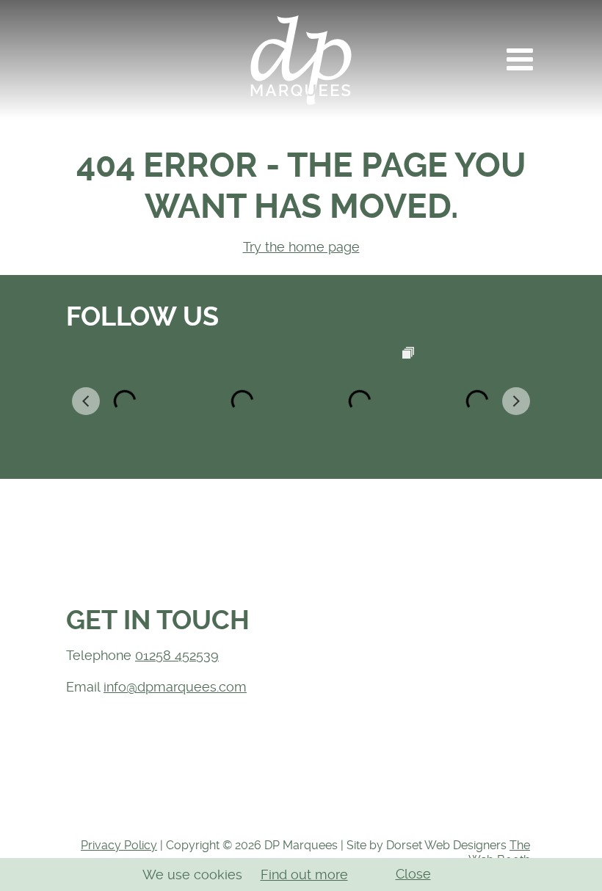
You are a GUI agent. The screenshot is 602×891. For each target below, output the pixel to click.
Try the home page (301, 246)
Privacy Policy (119, 845)
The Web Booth (499, 852)
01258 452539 (177, 655)
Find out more (304, 874)
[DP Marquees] (301, 59)
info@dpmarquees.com (175, 686)
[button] (520, 59)
